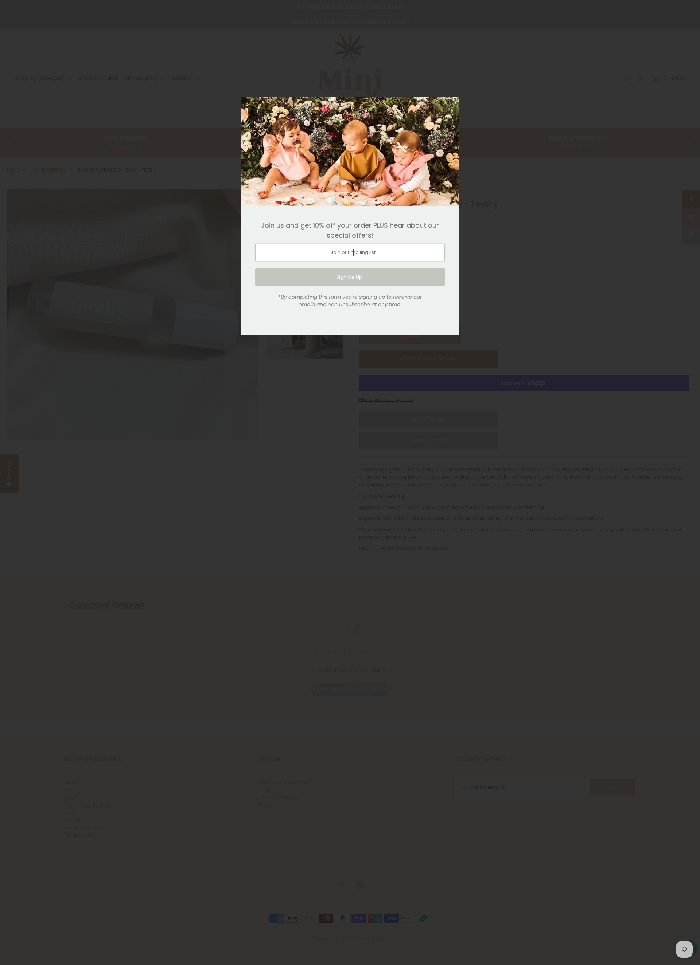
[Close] (451, 105)
